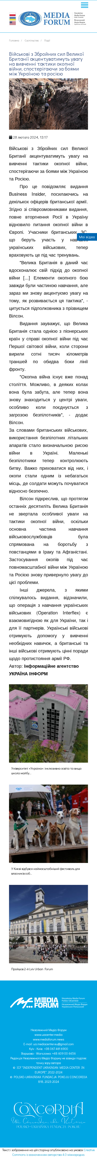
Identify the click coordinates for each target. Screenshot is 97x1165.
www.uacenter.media (48, 1034)
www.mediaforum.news (48, 1039)
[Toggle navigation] (84, 5)
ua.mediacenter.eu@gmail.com (53, 1044)
